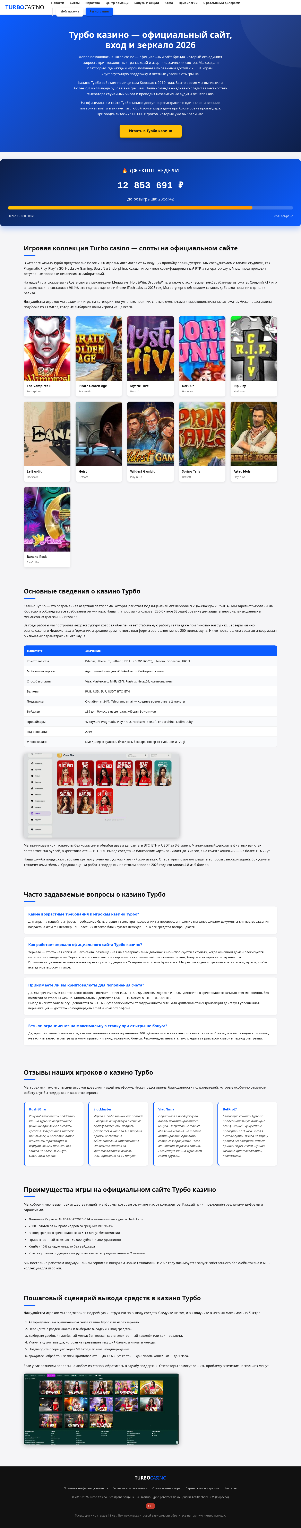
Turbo (24, 7)
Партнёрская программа (202, 1488)
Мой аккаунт (69, 11)
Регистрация (99, 11)
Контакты (230, 1488)
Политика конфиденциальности (86, 1488)
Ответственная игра (166, 1488)
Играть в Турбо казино (150, 130)
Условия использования (130, 1488)
